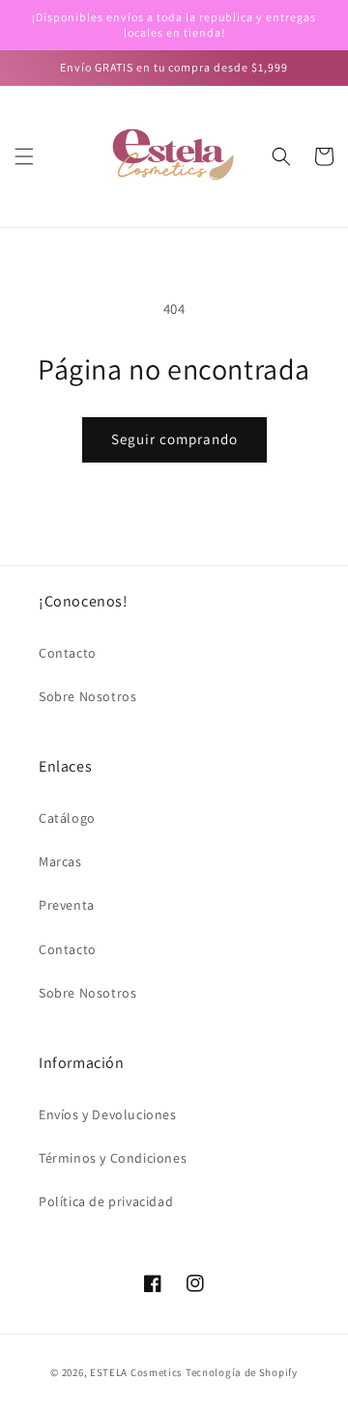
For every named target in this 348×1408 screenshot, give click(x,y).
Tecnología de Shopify (242, 1372)
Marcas (60, 861)
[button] (24, 156)
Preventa (67, 905)
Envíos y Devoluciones (108, 1114)
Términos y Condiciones (113, 1158)
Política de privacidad (106, 1201)
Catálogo (67, 818)
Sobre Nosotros (87, 696)
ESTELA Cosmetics (136, 1372)
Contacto (68, 653)
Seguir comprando (174, 439)
